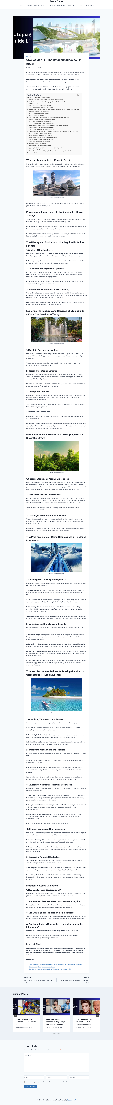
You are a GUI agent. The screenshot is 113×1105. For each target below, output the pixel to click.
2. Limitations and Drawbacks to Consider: (43, 129)
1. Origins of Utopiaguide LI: (38, 103)
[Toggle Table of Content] (78, 95)
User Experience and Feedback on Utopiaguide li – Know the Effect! (49, 117)
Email (49, 1077)
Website (72, 1077)
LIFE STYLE (72, 6)
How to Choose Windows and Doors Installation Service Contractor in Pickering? (55, 964)
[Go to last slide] (15, 1015)
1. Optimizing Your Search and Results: (41, 133)
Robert (30, 68)
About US (81, 6)
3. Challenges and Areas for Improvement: (43, 123)
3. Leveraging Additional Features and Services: (44, 137)
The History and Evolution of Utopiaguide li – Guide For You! (47, 102)
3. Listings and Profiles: (38, 115)
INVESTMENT (51, 6)
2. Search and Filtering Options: (40, 113)
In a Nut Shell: (33, 153)
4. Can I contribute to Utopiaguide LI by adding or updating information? (51, 150)
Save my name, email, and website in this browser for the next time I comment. (49, 1082)
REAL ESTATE (62, 6)
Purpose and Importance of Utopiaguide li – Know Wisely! (46, 99)
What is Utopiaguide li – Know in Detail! (40, 97)
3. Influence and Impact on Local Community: (44, 107)
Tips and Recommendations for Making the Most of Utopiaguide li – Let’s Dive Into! (53, 131)
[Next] (97, 1015)
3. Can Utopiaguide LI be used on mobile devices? (45, 149)
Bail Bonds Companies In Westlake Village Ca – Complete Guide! (50, 969)
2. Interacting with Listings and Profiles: (42, 135)
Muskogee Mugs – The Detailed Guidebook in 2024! (39, 980)
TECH (43, 6)
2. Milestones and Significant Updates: (42, 105)
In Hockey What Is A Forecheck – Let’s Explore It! (26, 1021)
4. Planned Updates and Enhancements (42, 139)
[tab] (53, 1033)
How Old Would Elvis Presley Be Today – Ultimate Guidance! (84, 1021)
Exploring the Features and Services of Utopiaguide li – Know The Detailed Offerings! (54, 109)
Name (27, 1077)
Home (21, 6)
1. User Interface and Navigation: (40, 111)
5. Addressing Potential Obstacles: (40, 141)
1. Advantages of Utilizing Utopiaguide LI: (42, 127)
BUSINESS (28, 6)
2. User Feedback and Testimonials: (41, 121)
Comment (28, 1055)
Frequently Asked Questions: (37, 143)
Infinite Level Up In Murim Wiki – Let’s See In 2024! (74, 980)
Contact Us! (90, 6)
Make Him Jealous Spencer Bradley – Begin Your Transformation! (55, 1021)
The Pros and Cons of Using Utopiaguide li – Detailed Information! (48, 125)
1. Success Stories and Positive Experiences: (43, 119)
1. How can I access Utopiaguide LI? (41, 145)
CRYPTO (36, 6)
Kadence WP (71, 1100)
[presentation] (26, 1006)
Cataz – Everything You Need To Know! (42, 967)
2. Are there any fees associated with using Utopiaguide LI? (48, 147)
